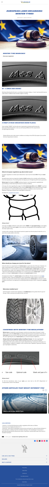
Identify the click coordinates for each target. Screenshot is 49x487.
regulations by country (13, 192)
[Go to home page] (25, 2)
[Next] (46, 390)
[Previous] (43, 390)
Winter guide (8, 436)
